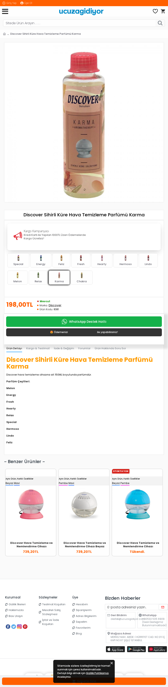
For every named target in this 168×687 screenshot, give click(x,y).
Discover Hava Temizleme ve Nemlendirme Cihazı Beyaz (85, 544)
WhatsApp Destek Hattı (87, 321)
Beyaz (9, 483)
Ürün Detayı (14, 348)
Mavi (17, 483)
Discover (55, 305)
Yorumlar (84, 348)
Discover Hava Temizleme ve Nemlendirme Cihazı (31, 544)
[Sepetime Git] (163, 11)
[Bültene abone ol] (163, 607)
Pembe (63, 483)
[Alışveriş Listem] (155, 11)
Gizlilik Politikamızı (97, 673)
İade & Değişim (64, 348)
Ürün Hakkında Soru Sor (110, 348)
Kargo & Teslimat (38, 348)
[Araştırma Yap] (160, 23)
